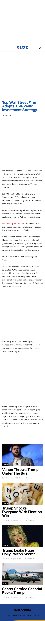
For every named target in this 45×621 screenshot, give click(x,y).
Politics (5, 464)
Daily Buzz (8, 116)
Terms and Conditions (15, 616)
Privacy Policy (32, 616)
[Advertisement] (22, 22)
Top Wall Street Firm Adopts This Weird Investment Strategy (19, 106)
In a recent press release (13, 223)
